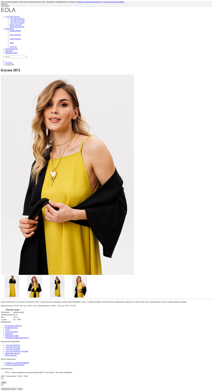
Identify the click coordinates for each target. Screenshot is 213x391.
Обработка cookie (12, 336)
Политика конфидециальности (17, 338)
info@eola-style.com (17, 27)
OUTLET (13, 47)
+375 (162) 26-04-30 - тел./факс (16, 351)
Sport (12, 43)
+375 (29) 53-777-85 (17, 21)
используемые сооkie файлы (113, 2)
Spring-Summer (15, 39)
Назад (4, 382)
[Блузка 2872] (67, 274)
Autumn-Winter (15, 31)
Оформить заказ (11, 53)
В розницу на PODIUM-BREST (17, 363)
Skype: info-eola (11, 355)
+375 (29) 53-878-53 (17, 19)
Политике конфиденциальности (89, 2)
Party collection (15, 35)
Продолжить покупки (9, 389)
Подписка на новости (13, 326)
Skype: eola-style (16, 25)
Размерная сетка (11, 328)
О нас (7, 330)
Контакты (9, 51)
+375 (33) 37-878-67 (17, 23)
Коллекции (9, 29)
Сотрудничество (11, 49)
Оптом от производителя (14, 365)
